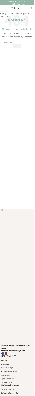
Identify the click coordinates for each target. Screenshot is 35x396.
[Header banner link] (17, 2)
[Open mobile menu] (2, 8)
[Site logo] (17, 8)
